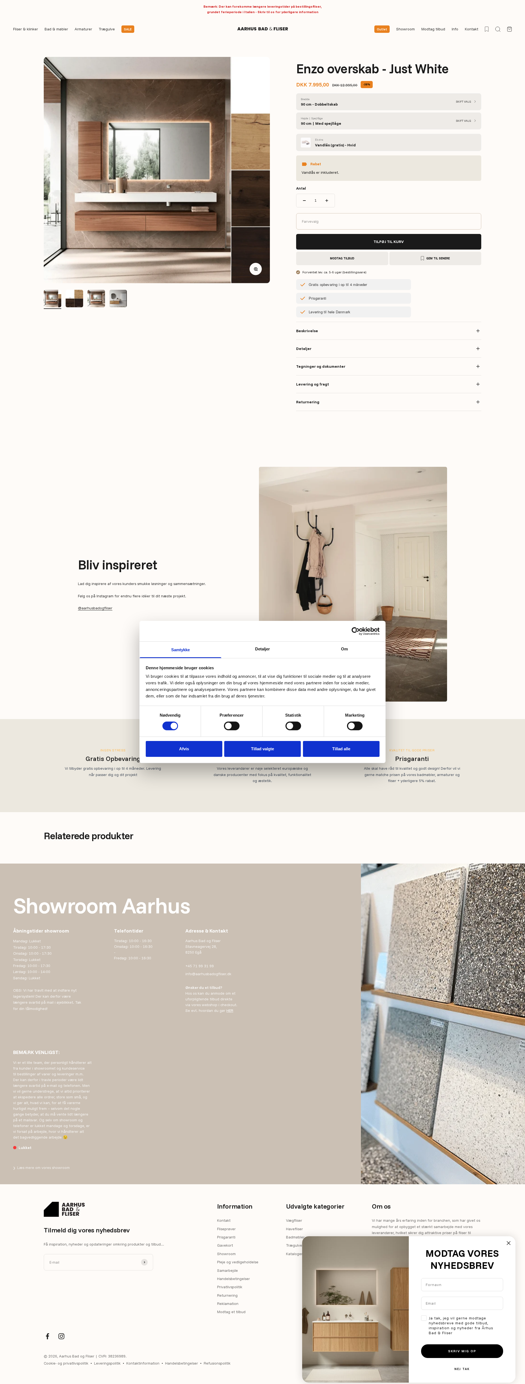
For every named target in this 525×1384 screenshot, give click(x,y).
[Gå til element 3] (96, 299)
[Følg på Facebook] (47, 1336)
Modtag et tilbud (231, 1311)
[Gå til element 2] (74, 299)
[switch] (232, 726)
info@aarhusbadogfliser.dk (208, 973)
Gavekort (225, 1245)
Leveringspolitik (107, 1363)
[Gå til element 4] (118, 299)
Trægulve (107, 29)
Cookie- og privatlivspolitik (66, 1363)
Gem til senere (438, 258)
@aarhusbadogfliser (95, 608)
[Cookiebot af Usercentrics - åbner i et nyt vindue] (356, 631)
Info (455, 29)
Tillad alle (341, 748)
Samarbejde (227, 1270)
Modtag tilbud (433, 29)
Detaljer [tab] (262, 649)
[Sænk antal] (304, 200)
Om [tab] (344, 649)
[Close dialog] (508, 1243)
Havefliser (294, 1228)
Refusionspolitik (217, 1363)
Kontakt (471, 29)
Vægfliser (294, 1220)
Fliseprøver (226, 1228)
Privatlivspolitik (229, 1286)
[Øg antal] (327, 200)
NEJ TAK (462, 1369)
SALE (128, 29)
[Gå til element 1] (52, 299)
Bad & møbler (56, 29)
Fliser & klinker (25, 29)
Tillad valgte (262, 748)
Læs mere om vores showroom (41, 1167)
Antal (301, 188)
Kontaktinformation (142, 1363)
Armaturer (83, 29)
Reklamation (227, 1303)
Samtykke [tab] (180, 649)
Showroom (405, 29)
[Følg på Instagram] (61, 1336)
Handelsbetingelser (233, 1278)
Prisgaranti (226, 1237)
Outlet (382, 29)
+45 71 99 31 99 (199, 965)
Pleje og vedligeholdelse (237, 1262)
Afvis (184, 748)
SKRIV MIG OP (462, 1351)
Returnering (227, 1295)
